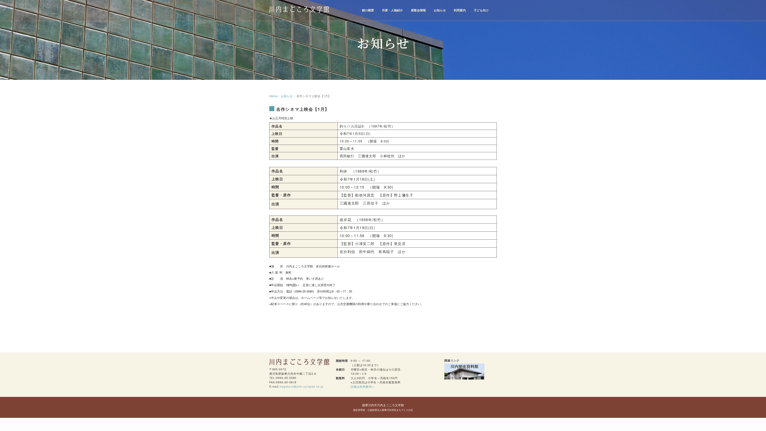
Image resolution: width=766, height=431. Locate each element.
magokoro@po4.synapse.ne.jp (301, 386)
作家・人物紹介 (392, 10)
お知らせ (440, 10)
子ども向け (481, 10)
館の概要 (368, 10)
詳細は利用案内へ (363, 386)
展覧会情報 (418, 10)
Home (273, 96)
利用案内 (460, 10)
